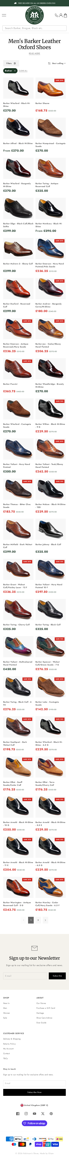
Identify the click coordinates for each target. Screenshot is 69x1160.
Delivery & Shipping (12, 1038)
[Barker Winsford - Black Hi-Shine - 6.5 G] (50, 726)
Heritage (40, 1013)
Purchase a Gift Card (45, 1008)
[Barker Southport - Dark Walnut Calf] (18, 726)
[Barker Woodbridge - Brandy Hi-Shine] (50, 368)
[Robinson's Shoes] (34, 15)
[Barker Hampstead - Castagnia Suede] (50, 128)
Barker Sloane (42, 103)
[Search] (64, 28)
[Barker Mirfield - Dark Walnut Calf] (18, 529)
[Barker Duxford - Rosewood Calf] (18, 288)
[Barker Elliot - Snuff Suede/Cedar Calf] (18, 767)
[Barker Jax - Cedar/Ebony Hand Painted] (50, 328)
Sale (5, 1017)
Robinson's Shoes (31, 1153)
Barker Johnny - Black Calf (48, 544)
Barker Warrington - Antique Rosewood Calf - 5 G (17, 904)
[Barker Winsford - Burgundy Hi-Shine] (18, 168)
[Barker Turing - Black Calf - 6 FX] (18, 686)
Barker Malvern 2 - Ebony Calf (18, 263)
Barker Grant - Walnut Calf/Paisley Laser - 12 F (15, 586)
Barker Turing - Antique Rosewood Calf (46, 185)
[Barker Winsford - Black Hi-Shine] (18, 88)
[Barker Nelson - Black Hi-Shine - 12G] (50, 489)
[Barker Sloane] (50, 88)
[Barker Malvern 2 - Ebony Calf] (18, 248)
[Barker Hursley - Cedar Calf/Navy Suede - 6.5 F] (50, 887)
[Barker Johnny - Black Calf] (50, 529)
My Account (8, 1048)
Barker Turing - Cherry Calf (16, 624)
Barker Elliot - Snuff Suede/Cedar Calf (12, 784)
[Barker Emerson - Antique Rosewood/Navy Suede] (18, 328)
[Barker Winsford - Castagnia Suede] (18, 408)
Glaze (51, 1153)
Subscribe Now (34, 1092)
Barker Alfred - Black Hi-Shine (18, 143)
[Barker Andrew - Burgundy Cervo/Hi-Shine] (50, 288)
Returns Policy (9, 1043)
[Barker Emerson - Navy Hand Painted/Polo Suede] (50, 248)
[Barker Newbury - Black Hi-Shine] (50, 208)
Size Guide (41, 1022)
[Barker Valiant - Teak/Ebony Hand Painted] (50, 449)
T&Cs (5, 1058)
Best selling (57, 63)
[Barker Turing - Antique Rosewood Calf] (50, 168)
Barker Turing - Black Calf (47, 624)
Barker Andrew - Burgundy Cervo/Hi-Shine (48, 305)
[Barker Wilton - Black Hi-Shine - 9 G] (50, 408)
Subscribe (57, 975)
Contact (6, 1053)
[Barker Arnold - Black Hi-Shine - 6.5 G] (50, 847)
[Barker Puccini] (18, 368)
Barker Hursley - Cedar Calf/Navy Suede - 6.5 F (47, 904)
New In (6, 1003)
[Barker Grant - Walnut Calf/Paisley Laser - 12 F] (18, 569)
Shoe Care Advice (44, 1017)
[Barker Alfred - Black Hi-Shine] (18, 128)
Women (6, 1013)
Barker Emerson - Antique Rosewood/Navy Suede (15, 345)
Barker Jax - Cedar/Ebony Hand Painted (48, 345)
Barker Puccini (10, 384)
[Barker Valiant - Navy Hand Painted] (18, 449)
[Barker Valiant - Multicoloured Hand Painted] (18, 646)
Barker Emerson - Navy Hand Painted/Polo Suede (49, 265)
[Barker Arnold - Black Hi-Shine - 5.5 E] (50, 807)
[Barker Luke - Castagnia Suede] (50, 686)
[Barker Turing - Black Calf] (50, 609)
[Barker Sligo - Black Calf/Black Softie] (18, 208)
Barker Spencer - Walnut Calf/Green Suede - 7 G (47, 663)
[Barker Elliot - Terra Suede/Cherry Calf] (50, 767)
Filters (9, 63)
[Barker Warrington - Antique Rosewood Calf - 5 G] (18, 887)
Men (5, 1008)
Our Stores (41, 1003)
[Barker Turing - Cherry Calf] (18, 609)
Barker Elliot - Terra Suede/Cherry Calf (44, 784)
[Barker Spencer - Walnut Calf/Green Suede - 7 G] (50, 646)
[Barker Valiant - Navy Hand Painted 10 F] (50, 569)
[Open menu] (4, 15)
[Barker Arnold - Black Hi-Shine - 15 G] (18, 807)
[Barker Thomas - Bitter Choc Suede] (18, 489)
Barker (8, 70)
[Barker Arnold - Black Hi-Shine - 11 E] (18, 847)
